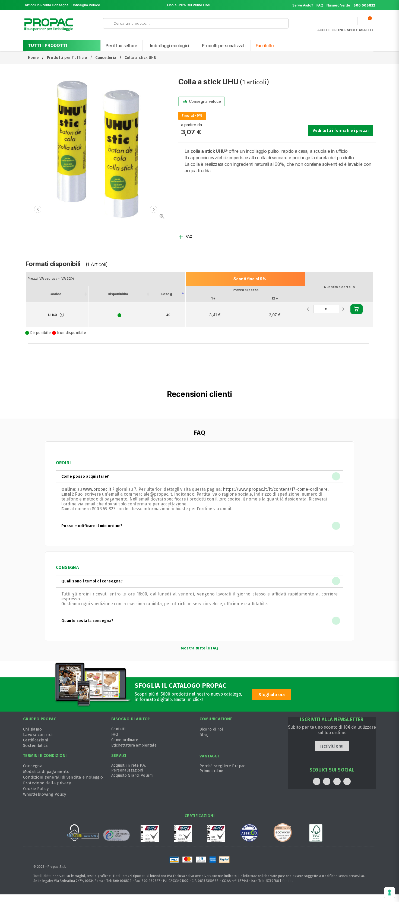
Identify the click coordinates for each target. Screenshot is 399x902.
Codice (55, 294)
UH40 (52, 315)
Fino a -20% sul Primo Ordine (190, 5)
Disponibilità (118, 294)
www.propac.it (97, 489)
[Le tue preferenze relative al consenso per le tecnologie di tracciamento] (389, 892)
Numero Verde (351, 5)
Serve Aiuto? (302, 5)
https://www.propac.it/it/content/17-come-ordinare (275, 489)
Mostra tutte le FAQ (199, 648)
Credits (287, 881)
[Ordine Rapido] (344, 22)
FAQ (319, 5)
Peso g (166, 294)
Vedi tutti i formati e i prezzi (340, 130)
